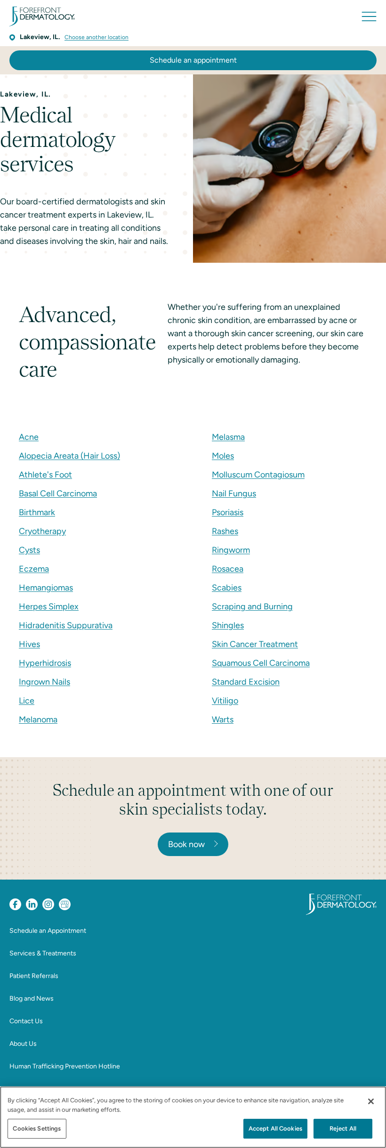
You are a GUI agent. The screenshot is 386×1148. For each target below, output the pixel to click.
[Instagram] (48, 904)
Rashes (225, 531)
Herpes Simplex (49, 606)
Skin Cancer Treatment (255, 644)
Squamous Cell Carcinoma (261, 663)
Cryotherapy (42, 531)
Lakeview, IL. (40, 37)
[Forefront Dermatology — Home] (42, 16)
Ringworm (231, 550)
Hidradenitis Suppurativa (66, 625)
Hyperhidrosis (45, 663)
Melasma (228, 437)
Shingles (228, 625)
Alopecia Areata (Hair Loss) (69, 456)
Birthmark (37, 512)
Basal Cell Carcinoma (58, 493)
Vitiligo (225, 700)
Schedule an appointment (193, 60)
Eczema (34, 569)
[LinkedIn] (32, 904)
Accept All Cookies (275, 1128)
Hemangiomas (46, 587)
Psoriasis (227, 512)
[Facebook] (15, 904)
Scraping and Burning (252, 606)
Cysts (29, 550)
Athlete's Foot (45, 474)
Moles (223, 456)
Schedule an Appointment (47, 931)
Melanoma (38, 719)
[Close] (371, 1101)
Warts (222, 719)
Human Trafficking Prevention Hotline (64, 1066)
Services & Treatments (42, 953)
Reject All (343, 1128)
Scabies (226, 587)
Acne (29, 437)
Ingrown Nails (44, 682)
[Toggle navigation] (369, 16)
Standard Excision (246, 682)
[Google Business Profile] (65, 904)
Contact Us (26, 1021)
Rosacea (227, 569)
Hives (29, 644)
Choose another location (96, 37)
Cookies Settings (37, 1128)
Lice (26, 700)
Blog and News (31, 998)
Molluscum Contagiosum (258, 474)
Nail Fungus (234, 493)
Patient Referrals (33, 976)
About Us (23, 1044)
